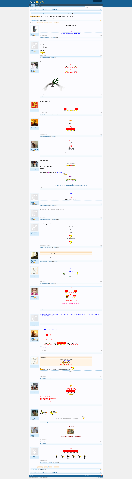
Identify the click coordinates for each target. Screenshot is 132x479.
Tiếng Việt (31, 475)
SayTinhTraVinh (34, 149)
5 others (55, 261)
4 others (54, 114)
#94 (101, 321)
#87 (101, 187)
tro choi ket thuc (46, 189)
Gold (41, 37)
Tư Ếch (50, 114)
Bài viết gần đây (40, 6)
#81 (101, 35)
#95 (101, 350)
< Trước (39, 22)
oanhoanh (46, 114)
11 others (53, 136)
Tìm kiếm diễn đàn (33, 6)
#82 (101, 55)
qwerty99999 (33, 109)
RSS (101, 475)
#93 (101, 307)
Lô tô (87, 13)
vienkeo (50, 247)
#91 (101, 259)
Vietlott (45, 13)
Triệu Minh (33, 338)
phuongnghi (33, 323)
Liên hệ (86, 475)
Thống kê (74, 13)
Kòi (31, 391)
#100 (101, 460)
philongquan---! (34, 418)
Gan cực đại (79, 13)
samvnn (32, 202)
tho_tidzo (33, 275)
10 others (53, 323)
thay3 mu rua (51, 18)
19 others (52, 352)
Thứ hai (48, 13)
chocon (32, 296)
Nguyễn (41, 57)
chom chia (48, 323)
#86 (101, 153)
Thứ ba (52, 13)
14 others (52, 57)
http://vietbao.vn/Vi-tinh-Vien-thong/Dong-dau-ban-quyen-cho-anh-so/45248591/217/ (71, 185)
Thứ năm (59, 13)
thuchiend (33, 50)
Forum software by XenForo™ (38, 477)
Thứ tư (55, 13)
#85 (101, 134)
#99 (101, 441)
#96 (101, 376)
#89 (101, 217)
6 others (54, 219)
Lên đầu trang (98, 475)
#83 (101, 94)
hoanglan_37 (48, 37)
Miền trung (42, 13)
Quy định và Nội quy (99, 477)
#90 (101, 245)
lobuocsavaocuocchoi (34, 261)
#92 (101, 281)
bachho (46, 443)
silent (32, 218)
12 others (52, 205)
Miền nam (33, 13)
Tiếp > (57, 22)
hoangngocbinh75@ (34, 233)
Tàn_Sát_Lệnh (34, 169)
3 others (54, 247)
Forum (33, 4)
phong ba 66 (33, 127)
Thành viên (38, 4)
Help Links (44, 4)
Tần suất (83, 13)
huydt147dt (33, 456)
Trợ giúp (89, 475)
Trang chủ (93, 475)
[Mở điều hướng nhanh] (100, 9)
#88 (101, 203)
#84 (101, 112)
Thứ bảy (66, 13)
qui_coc (32, 70)
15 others (53, 37)
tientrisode (44, 37)
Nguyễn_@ (33, 34)
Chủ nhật (70, 13)
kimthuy (44, 136)
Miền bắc (37, 13)
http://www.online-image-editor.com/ (70, 184)
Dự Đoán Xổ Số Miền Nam (40, 18)
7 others (54, 96)
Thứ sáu (62, 13)
